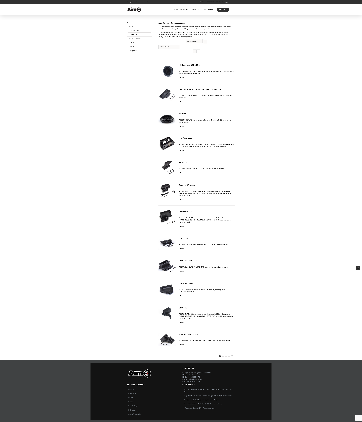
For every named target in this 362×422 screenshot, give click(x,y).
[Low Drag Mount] (167, 143)
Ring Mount (133, 50)
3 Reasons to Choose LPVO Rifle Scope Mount (199, 408)
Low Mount (183, 238)
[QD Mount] (167, 313)
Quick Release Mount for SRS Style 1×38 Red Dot (200, 89)
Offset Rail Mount (186, 283)
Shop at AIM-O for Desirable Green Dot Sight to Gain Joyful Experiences (208, 396)
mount (132, 46)
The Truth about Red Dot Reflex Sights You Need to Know (203, 404)
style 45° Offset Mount (188, 334)
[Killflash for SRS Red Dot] (167, 70)
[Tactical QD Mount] (167, 190)
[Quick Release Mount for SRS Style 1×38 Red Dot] (167, 94)
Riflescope (133, 34)
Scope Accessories (134, 38)
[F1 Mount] (167, 167)
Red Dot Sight (134, 30)
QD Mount (183, 308)
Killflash (182, 114)
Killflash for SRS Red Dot (189, 65)
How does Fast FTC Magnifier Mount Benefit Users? (201, 400)
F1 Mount (183, 162)
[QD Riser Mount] (167, 216)
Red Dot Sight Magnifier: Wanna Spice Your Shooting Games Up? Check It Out (208, 390)
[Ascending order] (205, 42)
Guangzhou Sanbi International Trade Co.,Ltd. (139, 2)
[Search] (231, 9)
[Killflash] (167, 119)
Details (182, 77)
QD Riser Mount (185, 211)
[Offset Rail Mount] (167, 288)
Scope (130, 26)
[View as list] (198, 51)
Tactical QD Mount (187, 185)
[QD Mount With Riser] (167, 266)
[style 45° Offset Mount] (167, 339)
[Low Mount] (167, 243)
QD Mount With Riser (188, 261)
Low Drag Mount (186, 138)
